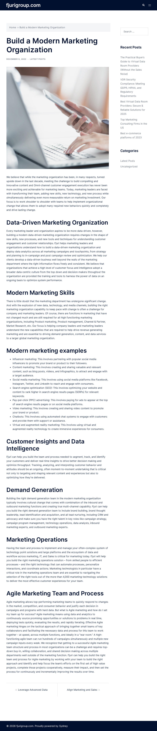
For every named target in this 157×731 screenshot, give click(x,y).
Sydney (63, 725)
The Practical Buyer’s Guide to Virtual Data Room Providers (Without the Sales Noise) (132, 65)
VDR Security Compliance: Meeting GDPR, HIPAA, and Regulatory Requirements (132, 88)
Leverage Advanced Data (33, 689)
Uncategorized (129, 166)
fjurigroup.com (23, 5)
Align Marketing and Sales (82, 689)
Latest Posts (38, 59)
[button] (143, 5)
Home (12, 27)
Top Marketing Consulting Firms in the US (133, 123)
